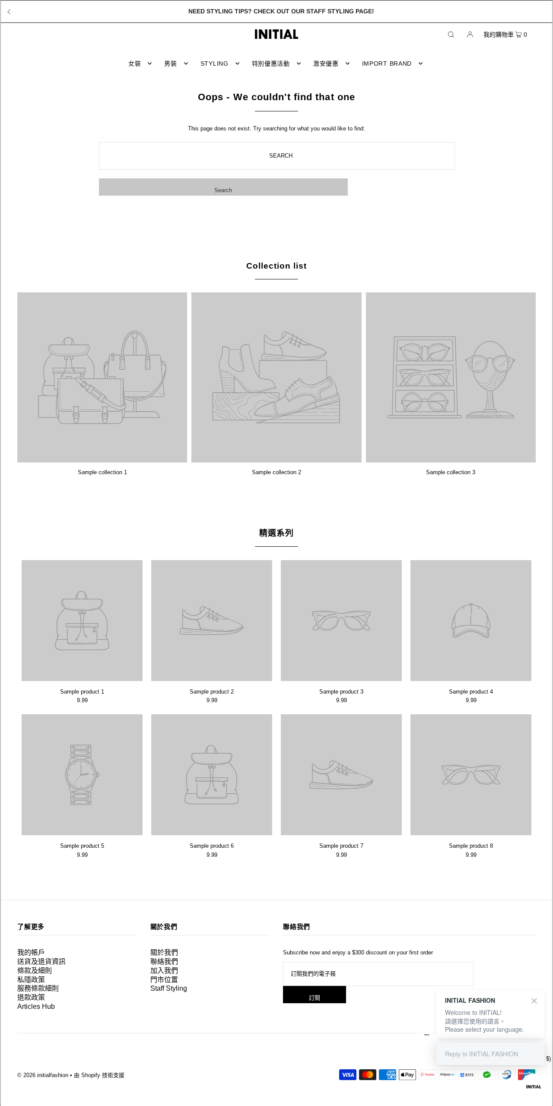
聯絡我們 (164, 961)
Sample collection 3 (450, 472)
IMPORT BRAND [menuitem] (387, 63)
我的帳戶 (31, 952)
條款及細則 (34, 970)
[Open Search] (451, 34)
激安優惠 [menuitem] (326, 63)
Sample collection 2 (276, 472)
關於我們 (164, 952)
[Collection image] (102, 459)
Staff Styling (168, 988)
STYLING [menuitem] (214, 63)
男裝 (170, 63)
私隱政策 (31, 979)
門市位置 (164, 979)
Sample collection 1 (102, 472)
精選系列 (276, 533)
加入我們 (164, 970)
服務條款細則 (38, 988)
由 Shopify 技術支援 (99, 1075)
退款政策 (31, 997)
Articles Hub (36, 1006)
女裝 (134, 63)
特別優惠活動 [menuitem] (271, 63)
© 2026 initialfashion (42, 1075)
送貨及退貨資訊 (41, 961)
